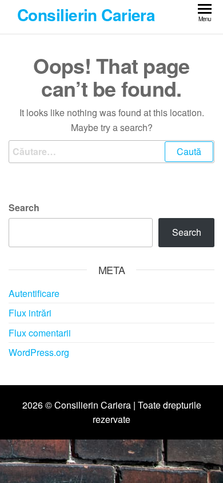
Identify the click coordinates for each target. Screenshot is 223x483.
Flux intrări (30, 312)
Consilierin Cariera (86, 14)
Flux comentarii (40, 332)
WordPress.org (39, 352)
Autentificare (34, 293)
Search (24, 207)
